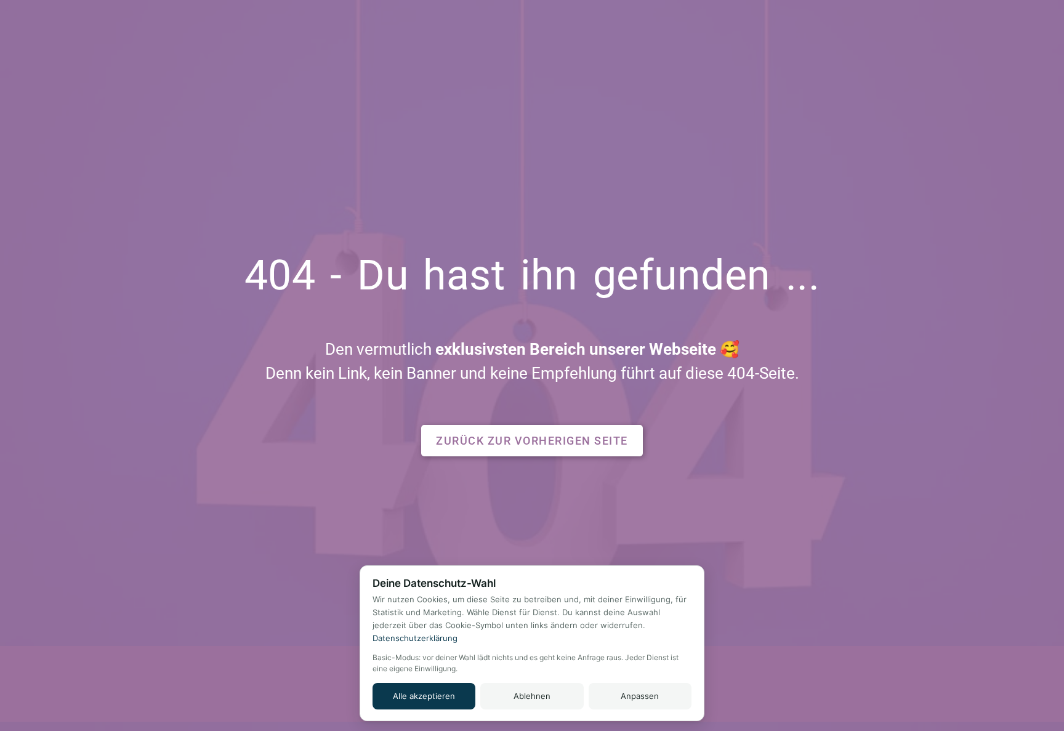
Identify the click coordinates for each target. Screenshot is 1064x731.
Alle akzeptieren (424, 696)
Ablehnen (532, 696)
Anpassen (640, 696)
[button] (532, 440)
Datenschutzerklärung (415, 638)
